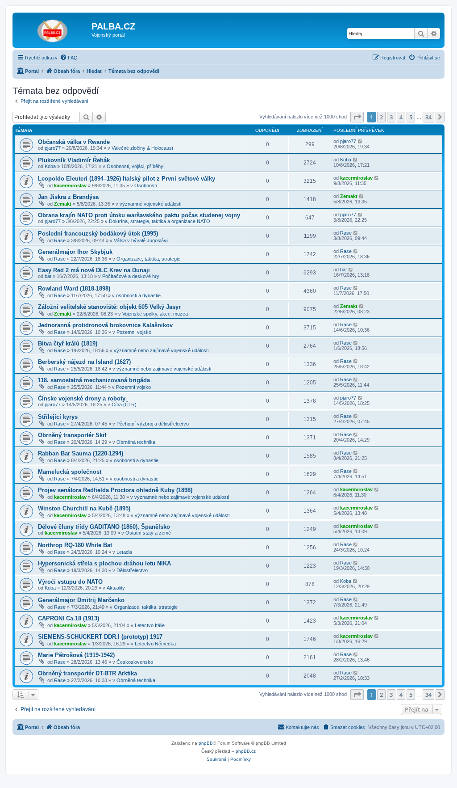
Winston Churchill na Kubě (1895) (84, 508)
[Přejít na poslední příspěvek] (360, 141)
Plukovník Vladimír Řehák (74, 160)
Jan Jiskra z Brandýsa (68, 197)
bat (48, 276)
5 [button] (410, 117)
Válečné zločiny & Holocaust (142, 148)
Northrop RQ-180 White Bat (75, 545)
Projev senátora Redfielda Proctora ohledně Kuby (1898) (115, 490)
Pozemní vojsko (133, 332)
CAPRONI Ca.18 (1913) (68, 618)
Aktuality (116, 587)
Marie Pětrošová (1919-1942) (76, 655)
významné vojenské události (150, 203)
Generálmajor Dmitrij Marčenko (81, 600)
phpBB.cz (246, 751)
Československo (134, 662)
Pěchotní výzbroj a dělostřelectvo (152, 423)
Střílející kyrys (58, 416)
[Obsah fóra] (53, 29)
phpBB (206, 743)
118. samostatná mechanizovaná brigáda (94, 380)
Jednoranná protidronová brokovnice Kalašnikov (105, 325)
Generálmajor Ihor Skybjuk (75, 252)
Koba (50, 166)
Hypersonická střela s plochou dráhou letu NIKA (104, 563)
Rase (60, 240)
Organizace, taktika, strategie (148, 258)
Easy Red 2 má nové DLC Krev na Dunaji (94, 270)
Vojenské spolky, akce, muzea (155, 313)
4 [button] (401, 117)
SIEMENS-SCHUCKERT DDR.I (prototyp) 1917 (100, 636)
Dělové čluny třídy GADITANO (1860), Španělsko (104, 526)
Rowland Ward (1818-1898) (74, 288)
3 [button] (391, 117)
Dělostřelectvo (132, 570)
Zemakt (62, 203)
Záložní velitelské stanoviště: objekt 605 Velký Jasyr (109, 306)
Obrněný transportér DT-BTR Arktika (87, 673)
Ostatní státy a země (148, 532)
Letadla (124, 552)
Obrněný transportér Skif (72, 435)
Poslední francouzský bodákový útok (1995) (98, 233)
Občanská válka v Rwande (74, 142)
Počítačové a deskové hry (130, 276)
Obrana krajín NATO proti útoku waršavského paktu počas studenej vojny (139, 215)
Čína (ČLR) (124, 404)
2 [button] (381, 117)
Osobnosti (145, 185)
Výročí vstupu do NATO (70, 581)
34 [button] (428, 117)
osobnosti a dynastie (138, 295)
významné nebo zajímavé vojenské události (161, 350)
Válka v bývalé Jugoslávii (141, 240)
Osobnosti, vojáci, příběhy (135, 166)
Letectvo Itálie (150, 625)
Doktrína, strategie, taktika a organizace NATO (159, 221)
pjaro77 (53, 148)
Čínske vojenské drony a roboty (81, 398)
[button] (357, 117)
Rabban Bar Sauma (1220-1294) (80, 453)
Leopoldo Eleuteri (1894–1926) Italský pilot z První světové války (126, 178)
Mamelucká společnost (69, 471)
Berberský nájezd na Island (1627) (84, 361)
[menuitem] (69, 57)
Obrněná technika (135, 442)
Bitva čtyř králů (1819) (67, 343)
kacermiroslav (70, 185)
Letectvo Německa (155, 643)
